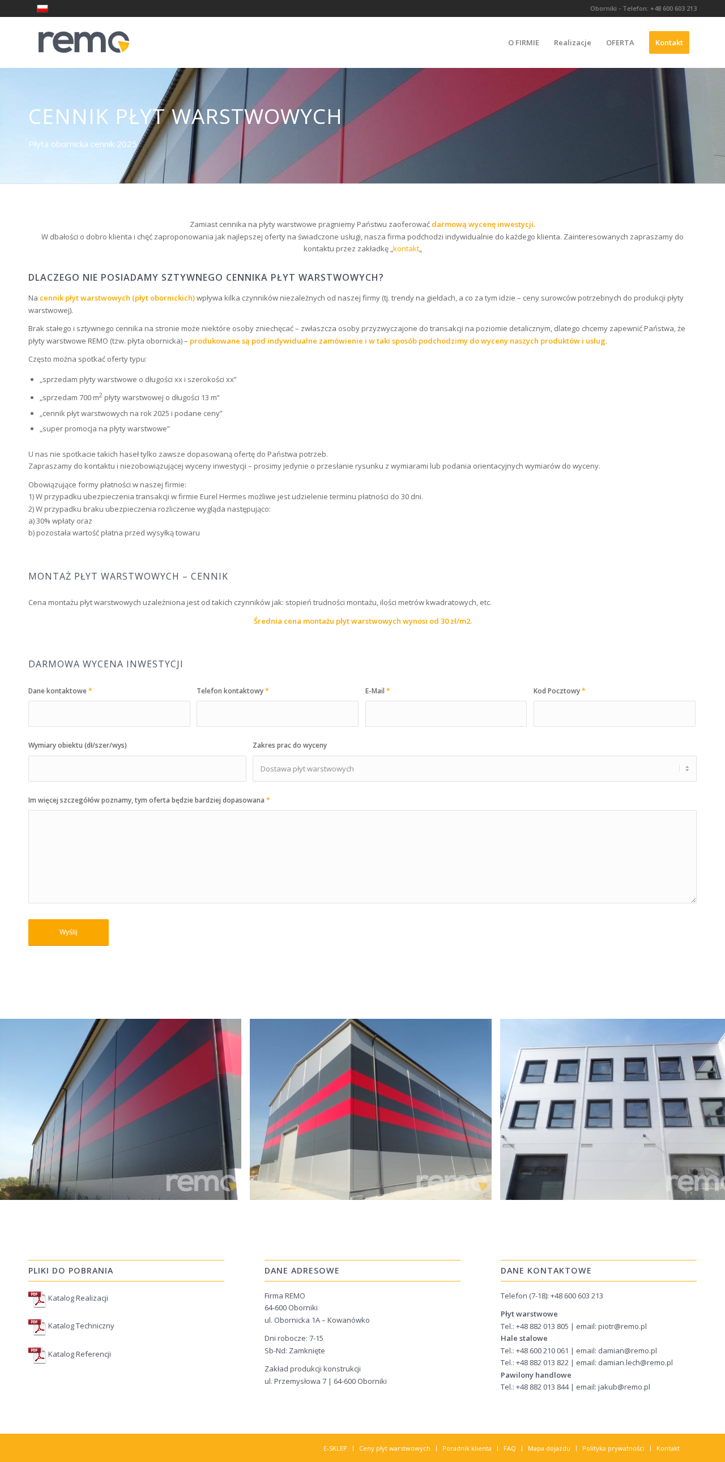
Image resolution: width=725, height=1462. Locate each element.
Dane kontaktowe (60, 691)
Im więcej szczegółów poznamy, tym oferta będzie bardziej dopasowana (149, 800)
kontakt (406, 248)
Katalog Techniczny (80, 1326)
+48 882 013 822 (542, 1362)
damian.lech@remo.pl (635, 1362)
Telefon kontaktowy (233, 691)
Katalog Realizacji (77, 1298)
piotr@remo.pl (622, 1326)
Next (700, 1109)
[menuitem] (524, 42)
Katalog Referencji (78, 1354)
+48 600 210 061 (542, 1350)
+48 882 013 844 (542, 1387)
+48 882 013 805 (543, 1326)
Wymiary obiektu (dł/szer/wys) (77, 745)
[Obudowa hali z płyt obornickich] (229, 1187)
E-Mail (377, 691)
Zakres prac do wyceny (290, 745)
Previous (25, 1109)
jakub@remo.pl (624, 1387)
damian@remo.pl (627, 1350)
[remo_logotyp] (83, 42)
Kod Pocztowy (560, 691)
